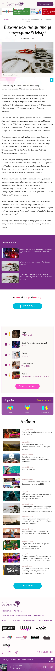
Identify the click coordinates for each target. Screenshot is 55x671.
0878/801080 (47, 652)
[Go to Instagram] (9, 652)
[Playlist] (51, 667)
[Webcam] (45, 667)
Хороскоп (26, 400)
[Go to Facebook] (3, 652)
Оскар (26, 297)
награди (37, 297)
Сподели (29, 306)
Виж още (28, 585)
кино (17, 297)
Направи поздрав (45, 4)
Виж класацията (27, 386)
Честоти (6, 611)
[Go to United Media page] (51, 660)
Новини (27, 422)
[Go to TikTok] (16, 652)
